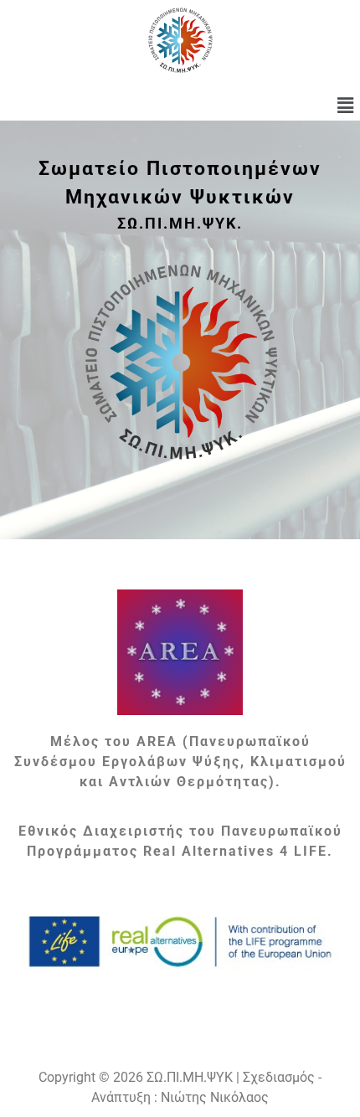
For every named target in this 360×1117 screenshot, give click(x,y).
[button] (346, 105)
